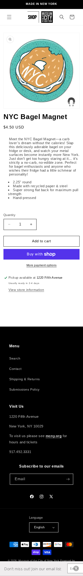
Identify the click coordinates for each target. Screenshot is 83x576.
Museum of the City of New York (38, 560)
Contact (15, 369)
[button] (9, 17)
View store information (26, 290)
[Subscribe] (68, 479)
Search (15, 358)
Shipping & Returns (24, 379)
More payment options (42, 265)
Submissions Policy (24, 389)
